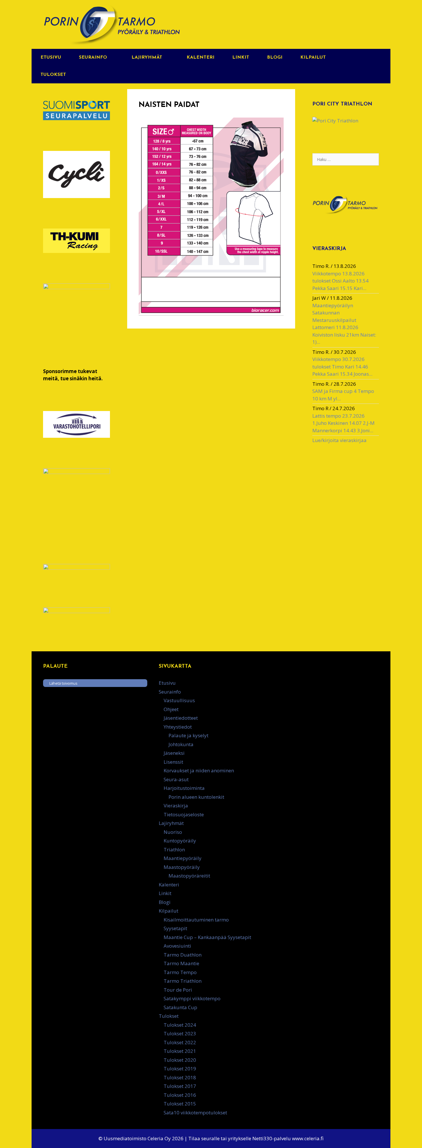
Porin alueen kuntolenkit (196, 797)
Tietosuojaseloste (184, 814)
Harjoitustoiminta (184, 788)
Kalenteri (200, 57)
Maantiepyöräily (183, 858)
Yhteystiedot (178, 726)
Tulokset (53, 74)
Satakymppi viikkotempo (192, 998)
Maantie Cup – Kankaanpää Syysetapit (207, 937)
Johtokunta (181, 744)
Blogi (274, 57)
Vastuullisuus (179, 700)
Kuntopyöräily (180, 840)
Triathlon (174, 849)
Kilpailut (313, 57)
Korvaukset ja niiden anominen (199, 770)
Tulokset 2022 (180, 1042)
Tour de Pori (178, 989)
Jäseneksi (174, 753)
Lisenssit (173, 762)
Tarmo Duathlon (183, 954)
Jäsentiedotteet (181, 718)
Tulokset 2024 (180, 1025)
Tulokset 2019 (180, 1068)
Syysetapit (175, 928)
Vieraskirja (176, 805)
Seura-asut (176, 779)
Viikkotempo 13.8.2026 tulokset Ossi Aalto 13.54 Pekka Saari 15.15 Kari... (340, 280)
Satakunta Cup (180, 1007)
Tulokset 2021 (180, 1051)
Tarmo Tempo (180, 972)
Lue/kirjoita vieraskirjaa (339, 440)
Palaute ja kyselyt (188, 735)
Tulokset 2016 (180, 1095)
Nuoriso (173, 832)
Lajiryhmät (146, 57)
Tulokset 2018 (180, 1077)
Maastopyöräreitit (189, 875)
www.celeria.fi (308, 1138)
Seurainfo (93, 57)
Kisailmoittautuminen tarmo (196, 919)
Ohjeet (171, 709)
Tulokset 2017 (180, 1086)
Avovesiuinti (177, 945)
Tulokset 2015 (180, 1103)
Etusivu (50, 57)
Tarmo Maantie (181, 963)
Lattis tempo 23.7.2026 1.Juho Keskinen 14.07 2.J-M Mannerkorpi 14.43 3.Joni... (343, 423)
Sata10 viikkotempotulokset (195, 1112)
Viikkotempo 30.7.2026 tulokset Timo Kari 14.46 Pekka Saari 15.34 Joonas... (342, 366)
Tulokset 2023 (180, 1033)
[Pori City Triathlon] (335, 120)
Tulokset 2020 (180, 1060)
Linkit (240, 57)
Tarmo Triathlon (183, 981)
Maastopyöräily (182, 867)
